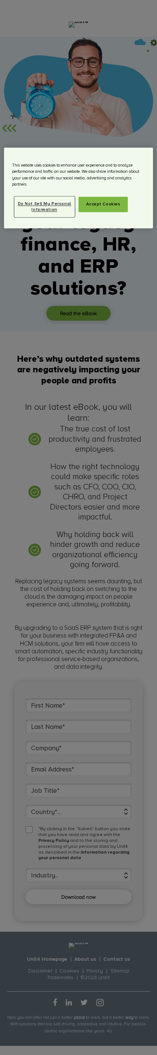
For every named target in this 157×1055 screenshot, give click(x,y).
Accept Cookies (103, 204)
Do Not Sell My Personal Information (44, 206)
